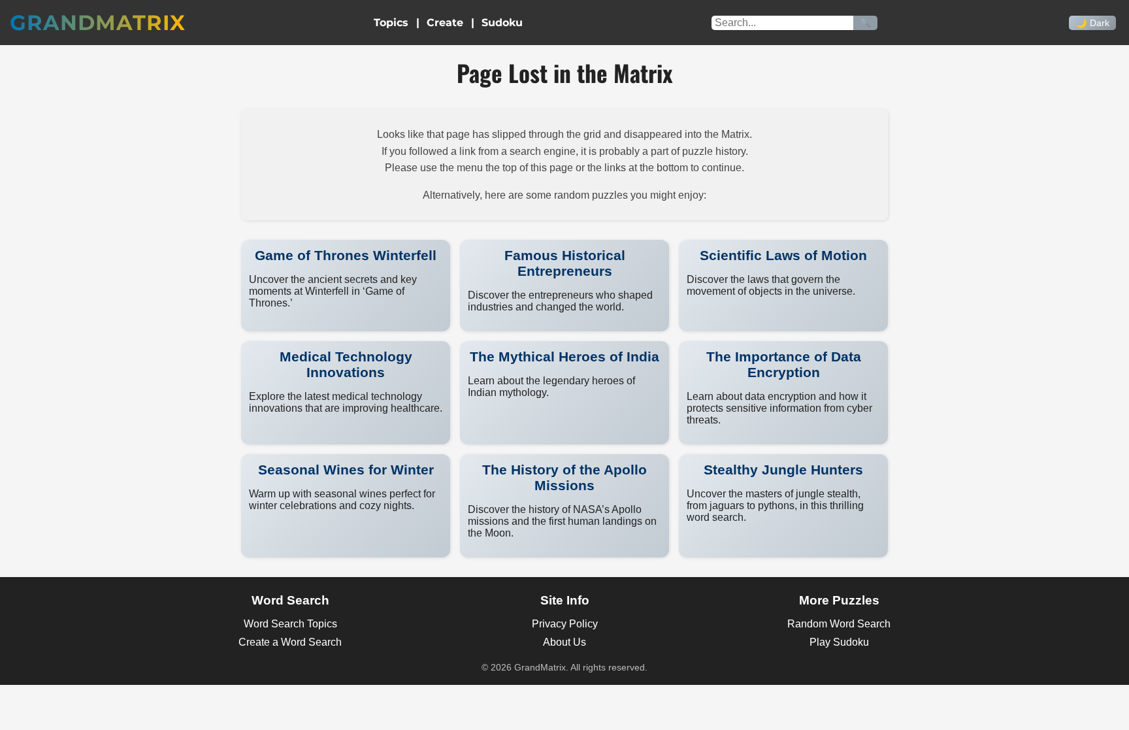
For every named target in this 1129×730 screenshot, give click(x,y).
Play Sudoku (839, 642)
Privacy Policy (565, 623)
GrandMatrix (98, 22)
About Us (564, 642)
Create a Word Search (290, 642)
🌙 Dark (1092, 23)
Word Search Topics (290, 623)
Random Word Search (839, 623)
